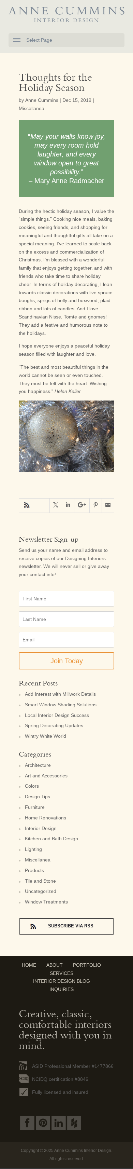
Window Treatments (46, 902)
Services (61, 973)
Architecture (38, 765)
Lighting (33, 849)
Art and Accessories (46, 775)
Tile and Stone (40, 881)
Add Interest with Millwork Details (60, 694)
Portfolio (87, 965)
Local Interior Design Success (57, 715)
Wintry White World (45, 736)
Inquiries (61, 989)
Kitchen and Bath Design (51, 838)
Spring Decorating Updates (54, 725)
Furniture (35, 807)
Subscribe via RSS (27, 505)
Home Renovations (45, 817)
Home (29, 965)
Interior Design (41, 828)
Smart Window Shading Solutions (61, 704)
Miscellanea (31, 108)
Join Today (66, 661)
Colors (32, 786)
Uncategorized (40, 891)
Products (34, 870)
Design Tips (37, 796)
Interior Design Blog (61, 981)
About (54, 965)
